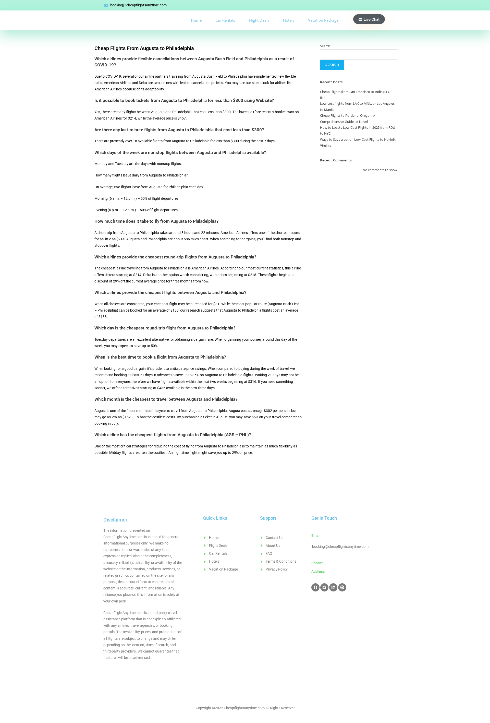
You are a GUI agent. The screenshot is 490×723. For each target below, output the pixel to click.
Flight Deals (259, 20)
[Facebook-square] (315, 587)
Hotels (288, 20)
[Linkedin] (333, 587)
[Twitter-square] (324, 587)
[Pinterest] (342, 587)
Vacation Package (323, 20)
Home (196, 20)
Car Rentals (225, 20)
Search (325, 46)
